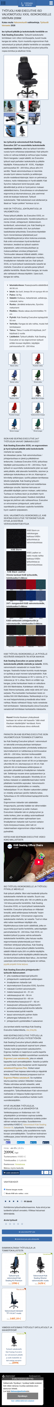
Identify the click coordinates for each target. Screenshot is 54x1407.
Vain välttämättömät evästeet (22, 1400)
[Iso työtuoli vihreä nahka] (38, 375)
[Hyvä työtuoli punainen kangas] (14, 407)
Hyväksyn (22, 1396)
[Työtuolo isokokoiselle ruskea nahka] (14, 391)
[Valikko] (51, 4)
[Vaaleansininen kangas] (38, 407)
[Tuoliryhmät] (3, 4)
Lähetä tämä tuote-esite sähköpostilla (27, 1239)
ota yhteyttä (31, 1029)
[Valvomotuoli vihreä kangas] (38, 424)
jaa (8, 1143)
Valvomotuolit (20, 22)
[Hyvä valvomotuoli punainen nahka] (38, 359)
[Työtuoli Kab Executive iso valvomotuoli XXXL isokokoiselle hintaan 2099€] (26, 77)
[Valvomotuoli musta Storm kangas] (38, 391)
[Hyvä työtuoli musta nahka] (14, 359)
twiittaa (21, 1143)
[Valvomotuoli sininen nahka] (14, 375)
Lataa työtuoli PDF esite (27, 1232)
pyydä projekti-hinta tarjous (16, 964)
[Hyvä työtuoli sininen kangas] (14, 424)
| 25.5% (17, 1148)
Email (46, 1143)
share (34, 1143)
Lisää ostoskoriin (12, 1172)
